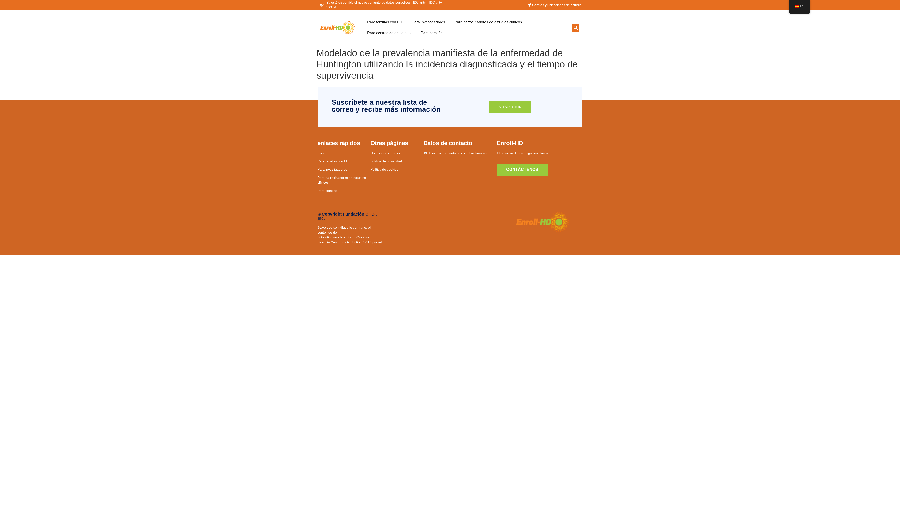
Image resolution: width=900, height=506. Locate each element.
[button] (575, 28)
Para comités (431, 33)
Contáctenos (522, 169)
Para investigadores (428, 22)
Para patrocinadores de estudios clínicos (488, 22)
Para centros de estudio (387, 33)
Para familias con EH (384, 22)
